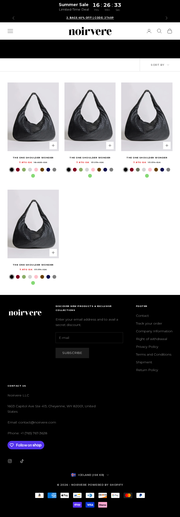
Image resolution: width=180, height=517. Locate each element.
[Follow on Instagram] (10, 461)
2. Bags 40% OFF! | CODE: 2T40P (90, 17)
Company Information (154, 331)
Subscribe (72, 353)
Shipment (144, 362)
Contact (142, 315)
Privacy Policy (147, 347)
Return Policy (147, 370)
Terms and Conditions (153, 354)
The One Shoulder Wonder (33, 157)
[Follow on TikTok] (22, 461)
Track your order (149, 323)
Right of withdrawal (151, 339)
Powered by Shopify (105, 484)
